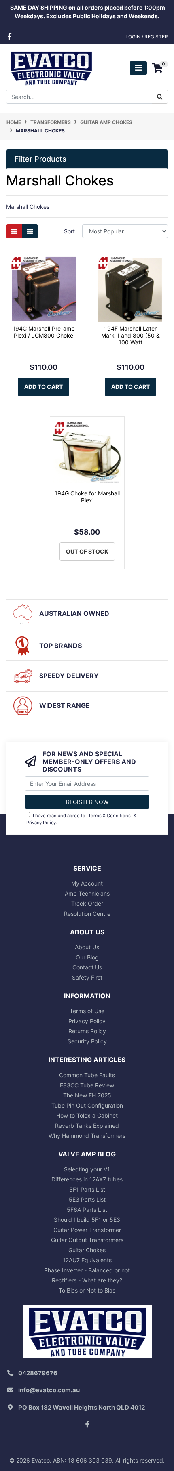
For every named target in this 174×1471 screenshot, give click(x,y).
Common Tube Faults (87, 1075)
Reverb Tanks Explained (87, 1125)
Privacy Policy (41, 822)
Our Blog (87, 957)
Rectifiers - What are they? (87, 1280)
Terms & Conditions (109, 815)
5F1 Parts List (87, 1189)
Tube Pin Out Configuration (87, 1105)
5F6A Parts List (87, 1209)
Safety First (87, 977)
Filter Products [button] (40, 159)
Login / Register (146, 37)
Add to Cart (43, 386)
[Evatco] (50, 67)
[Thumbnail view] (14, 231)
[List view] (30, 231)
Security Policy (87, 1041)
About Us (87, 947)
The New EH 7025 (87, 1095)
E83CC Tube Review (87, 1085)
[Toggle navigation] (138, 68)
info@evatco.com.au (49, 1390)
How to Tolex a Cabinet (87, 1115)
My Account (87, 883)
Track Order (87, 903)
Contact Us (87, 967)
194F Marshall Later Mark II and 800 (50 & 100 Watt (130, 335)
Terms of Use (87, 1010)
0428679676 (37, 1373)
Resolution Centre (87, 913)
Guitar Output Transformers (87, 1239)
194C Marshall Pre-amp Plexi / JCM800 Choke (44, 332)
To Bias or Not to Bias (87, 1290)
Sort (69, 231)
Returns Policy (87, 1031)
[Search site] (160, 97)
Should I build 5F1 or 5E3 (87, 1219)
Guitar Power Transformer (87, 1229)
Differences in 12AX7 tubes (87, 1179)
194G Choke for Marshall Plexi (87, 497)
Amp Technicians (87, 893)
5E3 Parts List (87, 1199)
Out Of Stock (87, 551)
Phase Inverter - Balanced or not (87, 1270)
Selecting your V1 (87, 1169)
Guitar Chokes (87, 1249)
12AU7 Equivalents (87, 1260)
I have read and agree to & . (81, 819)
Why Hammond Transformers (87, 1135)
